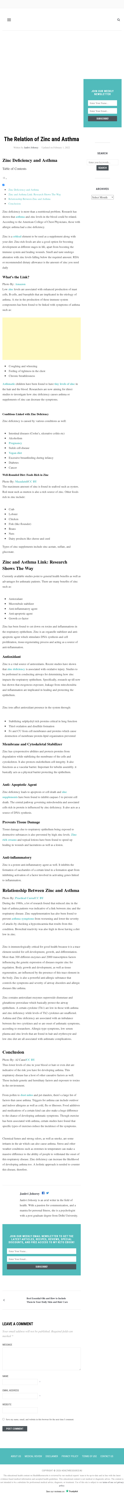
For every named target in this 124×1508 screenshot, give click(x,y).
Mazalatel (21, 481)
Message (7, 1344)
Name (5, 1376)
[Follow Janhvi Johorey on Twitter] (47, 1193)
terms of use (108, 1482)
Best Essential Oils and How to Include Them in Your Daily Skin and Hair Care (47, 1300)
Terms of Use (89, 1456)
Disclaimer (52, 1456)
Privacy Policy (70, 1456)
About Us (16, 1456)
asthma (20, 217)
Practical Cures (24, 898)
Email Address (10, 1390)
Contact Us (106, 1456)
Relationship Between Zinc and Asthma (29, 199)
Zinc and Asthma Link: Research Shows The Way (34, 194)
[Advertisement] (62, 56)
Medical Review (33, 1456)
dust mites (27, 1095)
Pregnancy (15, 443)
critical (17, 236)
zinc (10, 289)
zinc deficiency (16, 669)
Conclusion (14, 203)
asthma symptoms (23, 918)
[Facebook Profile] (43, 1193)
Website (6, 1404)
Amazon (20, 284)
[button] (9, 19)
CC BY (32, 481)
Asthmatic (8, 384)
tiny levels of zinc (65, 384)
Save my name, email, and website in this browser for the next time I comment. (40, 1419)
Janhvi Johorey (31, 147)
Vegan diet (15, 453)
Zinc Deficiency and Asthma (23, 189)
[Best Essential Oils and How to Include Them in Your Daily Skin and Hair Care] (16, 1299)
